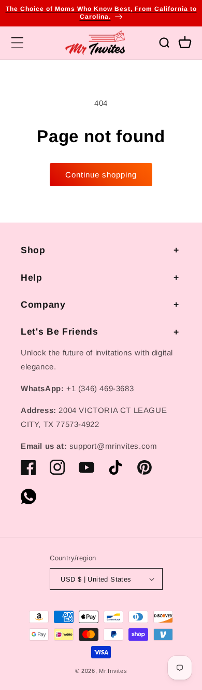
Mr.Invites (113, 671)
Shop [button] (33, 250)
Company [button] (43, 304)
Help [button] (31, 277)
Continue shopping (101, 174)
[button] (17, 42)
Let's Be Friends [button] (59, 331)
